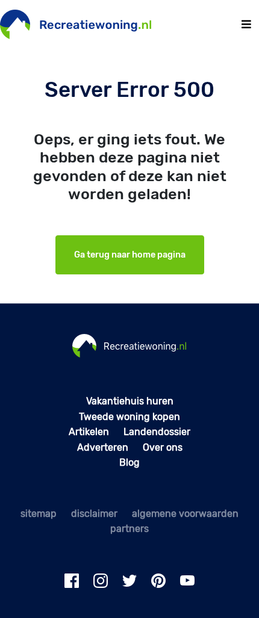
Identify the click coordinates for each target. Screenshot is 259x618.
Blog (129, 462)
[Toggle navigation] (246, 24)
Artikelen (89, 431)
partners (129, 528)
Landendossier (156, 431)
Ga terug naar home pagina (130, 255)
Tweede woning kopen (129, 416)
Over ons (163, 447)
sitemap (38, 513)
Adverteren (102, 447)
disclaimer (94, 513)
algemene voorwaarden (185, 513)
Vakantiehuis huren (129, 401)
